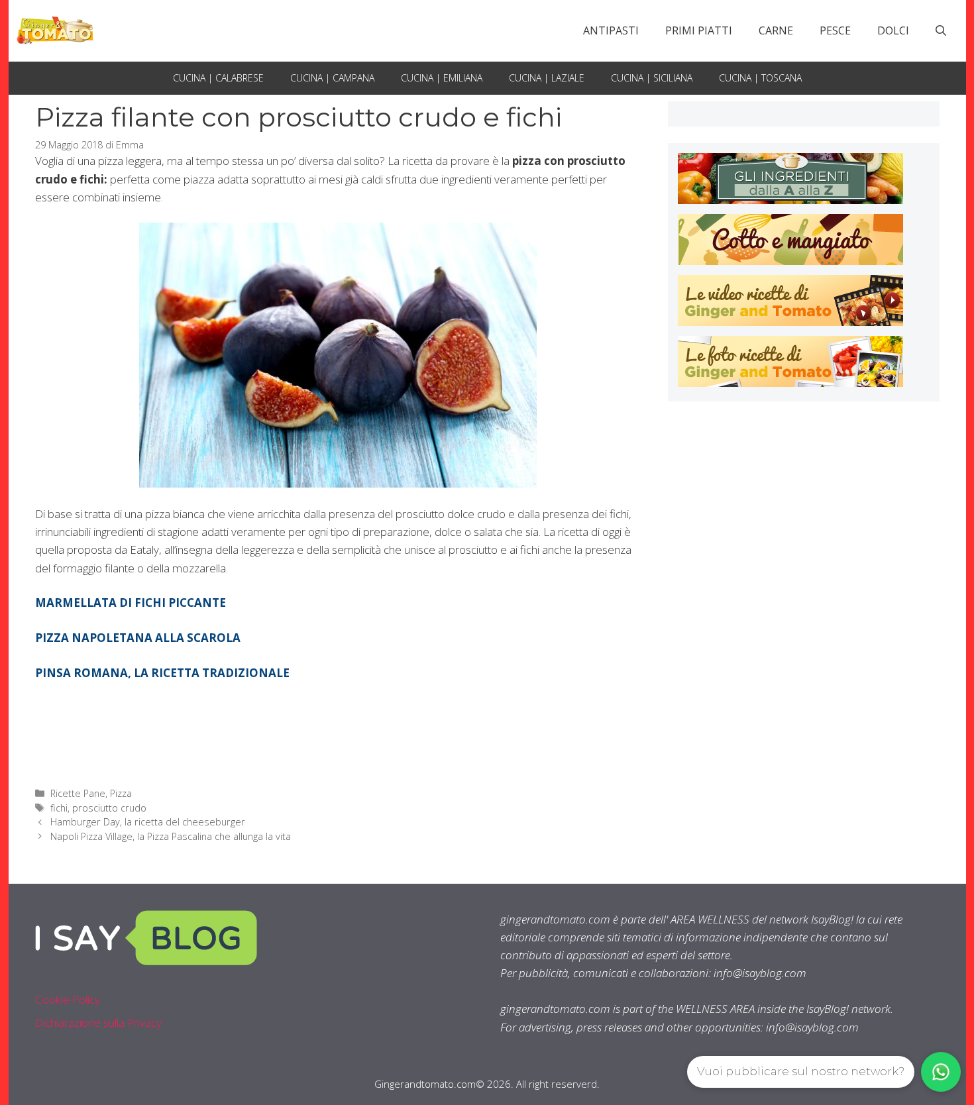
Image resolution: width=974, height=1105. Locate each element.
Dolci (893, 30)
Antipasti (611, 30)
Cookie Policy (67, 999)
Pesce (835, 30)
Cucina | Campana (332, 78)
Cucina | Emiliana (441, 78)
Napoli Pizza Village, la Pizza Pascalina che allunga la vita (170, 836)
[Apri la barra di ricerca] (940, 30)
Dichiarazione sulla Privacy (98, 1022)
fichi (59, 808)
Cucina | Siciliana (651, 78)
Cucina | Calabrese (218, 78)
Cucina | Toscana (760, 78)
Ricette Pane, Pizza (91, 793)
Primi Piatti (698, 30)
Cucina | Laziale (546, 78)
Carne (776, 30)
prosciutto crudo (109, 808)
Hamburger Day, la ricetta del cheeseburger (147, 822)
